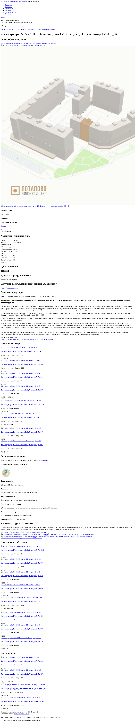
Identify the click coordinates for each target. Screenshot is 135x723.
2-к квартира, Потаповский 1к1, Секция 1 (22, 390)
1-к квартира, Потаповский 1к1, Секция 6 (22, 563)
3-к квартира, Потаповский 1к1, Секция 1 (22, 674)
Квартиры (8, 7)
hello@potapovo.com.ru (21, 714)
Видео (3, 226)
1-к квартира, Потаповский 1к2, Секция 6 (22, 550)
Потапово (24, 1)
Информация (9, 10)
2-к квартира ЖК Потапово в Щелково (14, 339)
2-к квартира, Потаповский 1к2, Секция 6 (22, 601)
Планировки (9, 8)
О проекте (8, 5)
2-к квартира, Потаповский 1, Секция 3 (21, 351)
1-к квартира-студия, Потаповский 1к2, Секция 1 (25, 689)
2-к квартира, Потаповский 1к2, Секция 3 (22, 364)
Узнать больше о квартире (9, 288)
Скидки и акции (10, 12)
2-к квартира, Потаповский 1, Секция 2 (20, 417)
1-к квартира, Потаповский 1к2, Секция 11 (23, 701)
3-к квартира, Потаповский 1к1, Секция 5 (22, 661)
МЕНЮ (3, 17)
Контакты (8, 14)
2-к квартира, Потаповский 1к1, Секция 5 (22, 377)
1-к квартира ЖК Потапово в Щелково (40, 339)
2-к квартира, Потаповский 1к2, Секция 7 (22, 404)
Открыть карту (43, 460)
